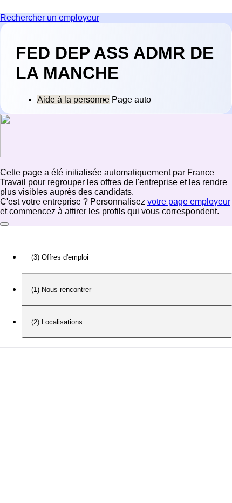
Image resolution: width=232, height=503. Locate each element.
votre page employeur (188, 201)
